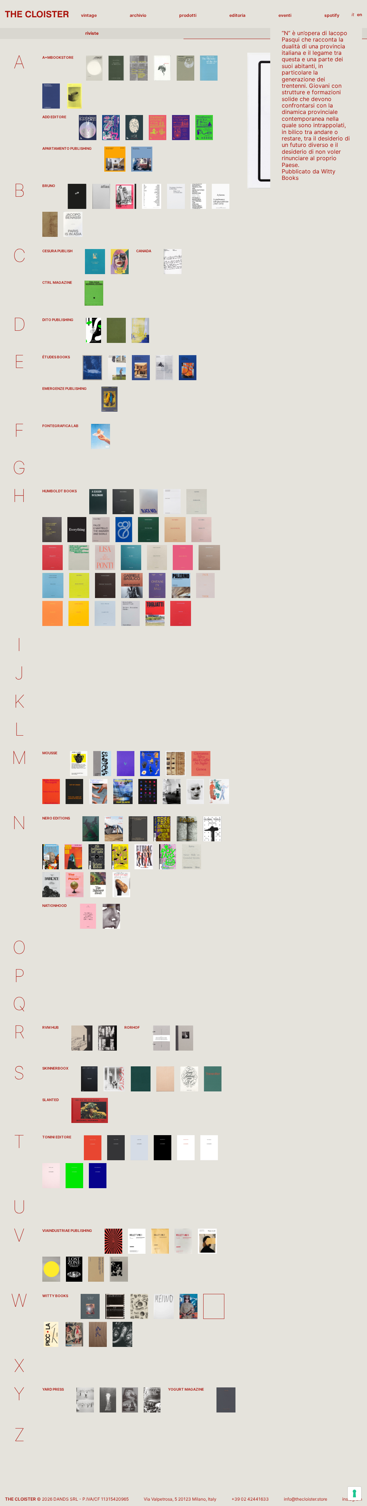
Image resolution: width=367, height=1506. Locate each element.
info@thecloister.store (305, 1499)
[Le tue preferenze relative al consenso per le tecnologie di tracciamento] (354, 1493)
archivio (138, 15)
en (359, 14)
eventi (284, 15)
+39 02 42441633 (250, 1499)
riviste (92, 33)
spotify (331, 15)
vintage (89, 15)
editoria (237, 15)
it (353, 14)
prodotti (187, 15)
